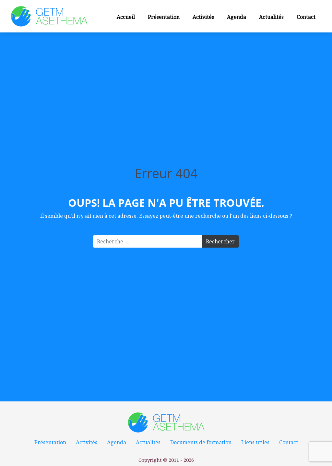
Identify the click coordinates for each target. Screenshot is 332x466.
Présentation (164, 16)
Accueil (126, 16)
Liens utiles (255, 442)
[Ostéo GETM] (49, 16)
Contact (306, 16)
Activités (203, 16)
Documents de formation (200, 442)
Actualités (271, 16)
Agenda (236, 16)
